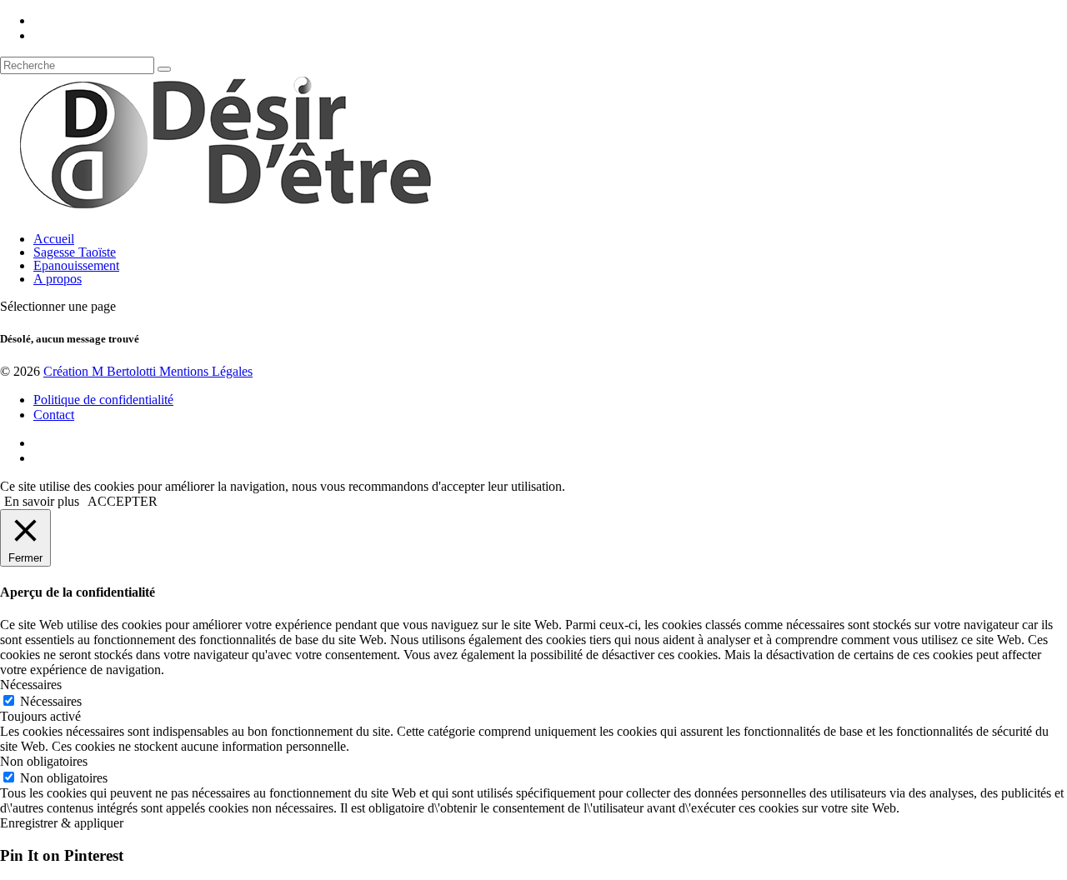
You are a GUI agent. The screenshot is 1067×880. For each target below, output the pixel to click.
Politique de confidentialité (103, 399)
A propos (57, 279)
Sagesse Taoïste (74, 252)
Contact (53, 415)
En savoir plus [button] (41, 501)
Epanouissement (76, 265)
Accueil (53, 239)
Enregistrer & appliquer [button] (61, 823)
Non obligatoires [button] (44, 761)
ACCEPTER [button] (123, 501)
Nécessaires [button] (31, 685)
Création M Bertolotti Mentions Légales (148, 371)
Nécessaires (51, 701)
